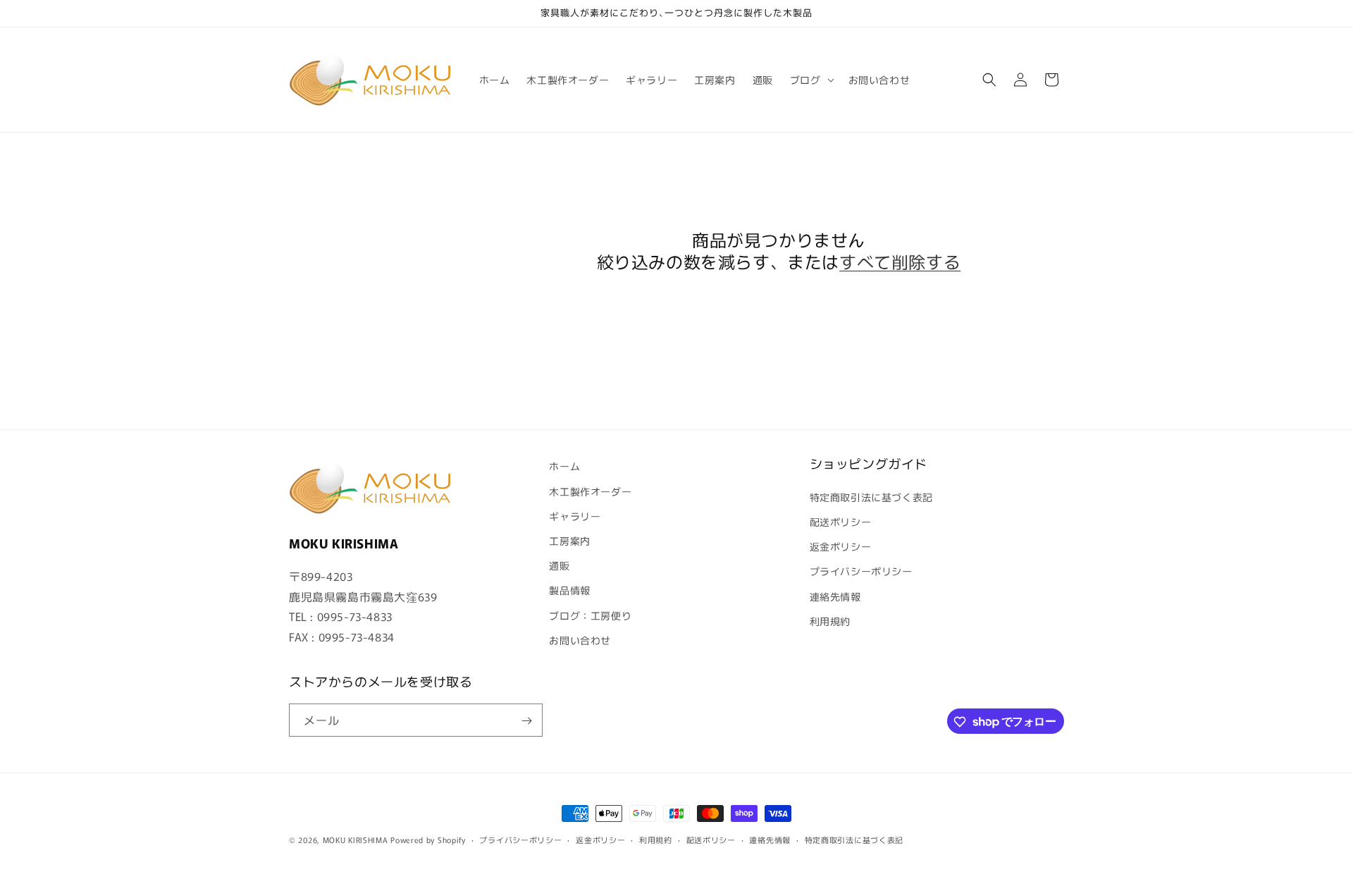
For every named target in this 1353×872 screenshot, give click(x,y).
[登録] (526, 720)
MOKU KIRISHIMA (355, 839)
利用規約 (830, 620)
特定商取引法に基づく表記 (871, 496)
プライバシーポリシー (861, 571)
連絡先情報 (835, 596)
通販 (559, 565)
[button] (810, 79)
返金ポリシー (841, 546)
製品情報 (569, 590)
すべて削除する (899, 261)
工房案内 (569, 540)
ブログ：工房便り (590, 615)
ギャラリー (574, 515)
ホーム (564, 466)
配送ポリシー (841, 521)
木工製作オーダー (590, 491)
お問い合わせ (580, 639)
